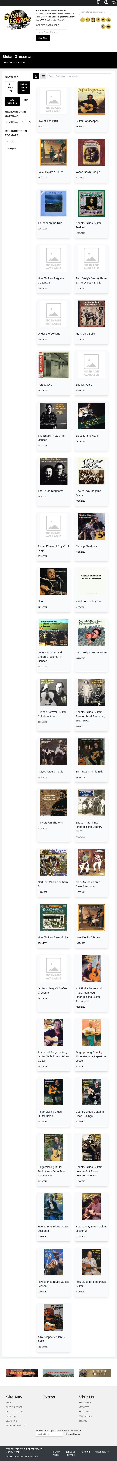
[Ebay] (82, 19)
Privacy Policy (56, 1453)
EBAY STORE (11, 1421)
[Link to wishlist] (99, 3)
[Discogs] (87, 19)
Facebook (86, 1403)
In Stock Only (10, 87)
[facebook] (98, 19)
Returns (85, 1452)
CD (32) (10, 141)
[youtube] (108, 19)
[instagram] (103, 26)
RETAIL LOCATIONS (14, 1412)
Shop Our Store (14, 1407)
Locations (52, 11)
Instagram (86, 1416)
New (26, 100)
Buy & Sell (11, 1416)
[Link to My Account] (106, 3)
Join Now (43, 38)
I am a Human (73, 1434)
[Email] (108, 26)
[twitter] (103, 19)
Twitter (85, 1407)
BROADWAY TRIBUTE (15, 1425)
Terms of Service (70, 1453)
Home (8, 1403)
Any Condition (12, 101)
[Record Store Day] (93, 19)
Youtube (85, 1412)
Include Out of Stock (23, 87)
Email (84, 1421)
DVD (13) (11, 148)
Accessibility (102, 1452)
